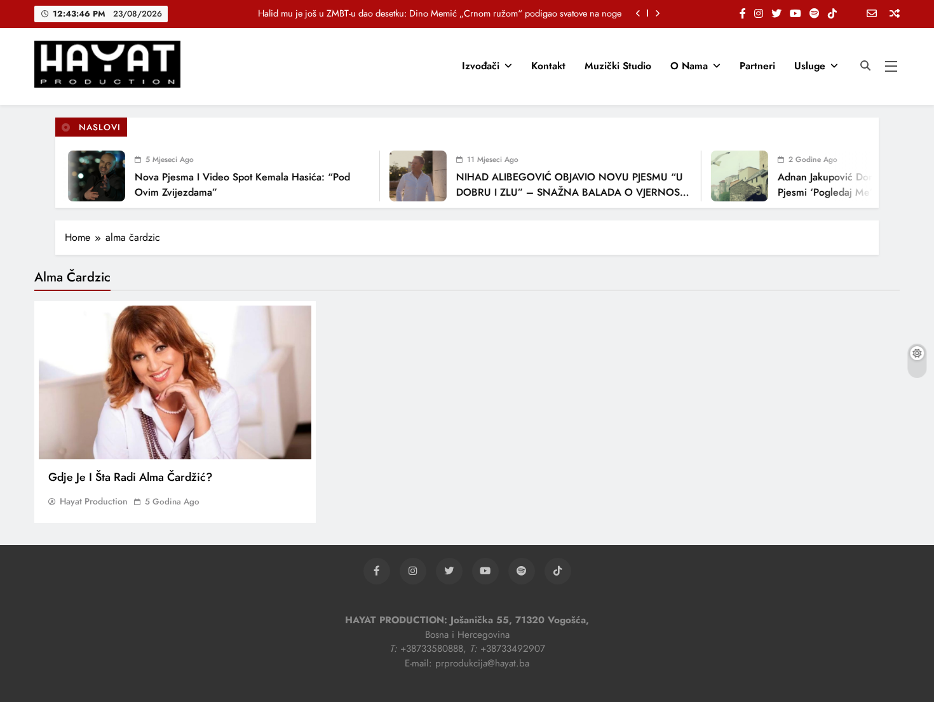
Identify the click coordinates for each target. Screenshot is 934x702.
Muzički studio (618, 65)
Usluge (809, 65)
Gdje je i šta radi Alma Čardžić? (130, 477)
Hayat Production (94, 501)
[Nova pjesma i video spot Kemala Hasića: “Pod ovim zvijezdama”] (88, 176)
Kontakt (548, 65)
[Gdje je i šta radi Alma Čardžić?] (175, 382)
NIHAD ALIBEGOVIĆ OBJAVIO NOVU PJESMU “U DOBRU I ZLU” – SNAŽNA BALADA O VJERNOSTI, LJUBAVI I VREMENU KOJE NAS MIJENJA (565, 192)
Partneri (757, 65)
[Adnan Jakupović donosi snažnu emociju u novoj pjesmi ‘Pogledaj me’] (731, 176)
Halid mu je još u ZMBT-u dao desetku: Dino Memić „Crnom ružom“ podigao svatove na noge (439, 13)
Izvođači (480, 65)
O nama (689, 65)
